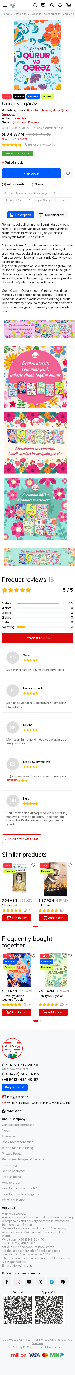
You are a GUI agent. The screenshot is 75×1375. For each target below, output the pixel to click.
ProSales (28, 1347)
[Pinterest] (63, 1281)
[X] (40, 1281)
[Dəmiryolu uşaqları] (56, 970)
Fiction (57, 193)
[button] (35, 926)
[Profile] (52, 5)
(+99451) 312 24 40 (20, 1065)
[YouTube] (29, 1281)
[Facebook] (6, 1281)
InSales (59, 1347)
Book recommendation (17, 1142)
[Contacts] (43, 5)
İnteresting (9, 1136)
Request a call (15, 1087)
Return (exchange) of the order (24, 1159)
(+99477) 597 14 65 (20, 1074)
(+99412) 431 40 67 (20, 1079)
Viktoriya (45, 905)
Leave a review (37, 638)
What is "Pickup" (13, 1200)
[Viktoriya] (56, 879)
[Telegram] (51, 1281)
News (6, 1130)
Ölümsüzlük (10, 905)
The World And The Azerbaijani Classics (28, 200)
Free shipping (11, 1176)
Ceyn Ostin (20, 118)
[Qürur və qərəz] (37, 55)
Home (6, 13)
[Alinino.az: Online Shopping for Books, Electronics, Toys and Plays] (12, 5)
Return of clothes (14, 1171)
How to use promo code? (19, 1188)
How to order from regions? (21, 1194)
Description (23, 215)
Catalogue (20, 13)
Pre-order (31, 173)
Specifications (55, 215)
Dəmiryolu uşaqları (51, 996)
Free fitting (9, 1165)
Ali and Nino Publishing (17, 1148)
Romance (65, 200)
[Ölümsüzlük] (19, 879)
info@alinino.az (17, 1097)
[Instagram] (17, 1281)
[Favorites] (68, 173)
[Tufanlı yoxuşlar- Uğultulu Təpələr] (19, 970)
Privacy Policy (11, 1153)
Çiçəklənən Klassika (25, 122)
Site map (37, 1343)
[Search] (35, 5)
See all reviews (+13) (21, 839)
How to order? (12, 1182)
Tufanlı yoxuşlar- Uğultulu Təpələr (13, 997)
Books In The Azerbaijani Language (52, 13)
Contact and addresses (18, 1124)
